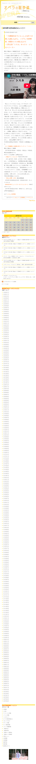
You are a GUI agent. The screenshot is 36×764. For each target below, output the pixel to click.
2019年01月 (6, 429)
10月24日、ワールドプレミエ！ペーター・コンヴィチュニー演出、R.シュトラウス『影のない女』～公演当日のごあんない (19, 277)
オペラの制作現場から (8, 719)
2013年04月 (6, 562)
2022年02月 (6, 357)
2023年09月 (6, 327)
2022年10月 (6, 342)
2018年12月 (6, 431)
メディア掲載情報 (7, 726)
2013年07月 (6, 556)
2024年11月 (6, 300)
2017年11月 (6, 456)
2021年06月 (6, 373)
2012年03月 (6, 587)
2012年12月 (6, 570)
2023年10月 (6, 325)
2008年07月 (6, 672)
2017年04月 (6, 469)
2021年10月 (6, 365)
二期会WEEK (6, 730)
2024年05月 (6, 311)
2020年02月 (6, 404)
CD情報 (5, 709)
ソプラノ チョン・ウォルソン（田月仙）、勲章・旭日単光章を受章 (17, 264)
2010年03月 (6, 633)
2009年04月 (6, 654)
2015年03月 (6, 517)
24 (30, 227)
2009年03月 (6, 656)
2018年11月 (6, 433)
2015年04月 (6, 516)
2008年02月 (6, 681)
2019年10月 (6, 411)
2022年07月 (6, 348)
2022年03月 (6, 356)
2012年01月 (6, 591)
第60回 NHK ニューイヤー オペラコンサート (16, 184)
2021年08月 (6, 369)
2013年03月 (6, 564)
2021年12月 (6, 361)
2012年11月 (6, 571)
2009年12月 (6, 639)
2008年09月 (6, 668)
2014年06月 (6, 535)
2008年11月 (6, 664)
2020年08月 (6, 392)
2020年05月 (6, 398)
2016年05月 (6, 491)
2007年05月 (6, 699)
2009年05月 (6, 652)
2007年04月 (6, 701)
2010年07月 (6, 625)
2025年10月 (6, 296)
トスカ (8, 194)
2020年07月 (6, 394)
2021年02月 (6, 381)
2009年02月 (6, 658)
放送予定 (5, 742)
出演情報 (5, 740)
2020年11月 (6, 386)
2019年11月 (6, 410)
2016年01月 (6, 498)
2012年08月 (6, 577)
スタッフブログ (6, 720)
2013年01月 (6, 568)
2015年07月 (6, 510)
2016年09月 (6, 483)
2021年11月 (6, 363)
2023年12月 (6, 321)
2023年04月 (6, 332)
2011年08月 (6, 600)
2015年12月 (6, 500)
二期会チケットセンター (11, 157)
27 (14, 230)
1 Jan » (8, 232)
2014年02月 (6, 543)
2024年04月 (6, 313)
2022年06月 (6, 350)
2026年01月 (6, 292)
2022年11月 (6, 340)
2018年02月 (6, 450)
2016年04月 (6, 492)
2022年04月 (6, 354)
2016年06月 (6, 489)
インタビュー (16, 197)
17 (30, 225)
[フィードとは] (5, 284)
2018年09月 (6, 437)
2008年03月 (6, 679)
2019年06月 (6, 419)
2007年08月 (6, 693)
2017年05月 (6, 467)
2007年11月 (6, 687)
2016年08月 (6, 485)
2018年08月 (6, 438)
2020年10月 (6, 388)
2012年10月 (6, 573)
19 (10, 227)
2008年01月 (6, 683)
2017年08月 (6, 462)
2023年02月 (6, 334)
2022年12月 (6, 338)
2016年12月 (6, 477)
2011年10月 (6, 597)
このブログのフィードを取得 (10, 281)
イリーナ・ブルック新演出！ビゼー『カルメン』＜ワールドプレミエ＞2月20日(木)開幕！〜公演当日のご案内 (18, 257)
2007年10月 (6, 689)
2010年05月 (6, 629)
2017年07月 (6, 464)
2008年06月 (6, 674)
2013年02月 (6, 566)
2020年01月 (6, 406)
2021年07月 (6, 371)
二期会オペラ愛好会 (7, 732)
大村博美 (13, 194)
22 (22, 227)
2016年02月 (6, 496)
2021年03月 (6, 379)
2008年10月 (6, 666)
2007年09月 (6, 691)
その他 (4, 711)
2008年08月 (6, 670)
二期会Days (5, 728)
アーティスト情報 (7, 713)
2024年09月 (6, 304)
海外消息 (5, 744)
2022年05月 (6, 352)
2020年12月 (6, 384)
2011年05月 (6, 606)
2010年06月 (6, 627)
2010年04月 (6, 631)
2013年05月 (6, 560)
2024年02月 (6, 317)
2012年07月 (6, 579)
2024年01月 (6, 319)
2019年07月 (6, 417)
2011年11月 (6, 595)
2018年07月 (6, 440)
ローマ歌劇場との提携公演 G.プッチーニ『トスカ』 (18, 146)
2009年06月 (6, 651)
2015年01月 (6, 521)
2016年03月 (6, 494)
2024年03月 (6, 315)
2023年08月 (6, 329)
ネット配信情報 (6, 724)
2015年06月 (6, 512)
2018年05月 (6, 444)
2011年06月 (6, 604)
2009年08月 (6, 647)
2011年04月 (6, 608)
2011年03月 (6, 610)
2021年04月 (6, 377)
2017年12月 (6, 454)
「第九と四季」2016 (10, 178)
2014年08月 (6, 531)
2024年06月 (6, 309)
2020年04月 (6, 400)
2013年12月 (6, 546)
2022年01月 (6, 359)
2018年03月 (6, 448)
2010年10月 (6, 620)
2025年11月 (6, 294)
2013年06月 (6, 558)
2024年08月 (6, 305)
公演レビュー (6, 736)
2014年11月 (6, 525)
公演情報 (22, 197)
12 (10, 225)
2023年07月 (6, 330)
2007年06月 (6, 697)
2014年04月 (6, 539)
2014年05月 (6, 537)
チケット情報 (6, 722)
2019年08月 (6, 415)
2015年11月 (6, 502)
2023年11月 (6, 323)
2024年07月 (6, 307)
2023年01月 (6, 336)
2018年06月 (6, 442)
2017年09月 (6, 460)
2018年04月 (6, 446)
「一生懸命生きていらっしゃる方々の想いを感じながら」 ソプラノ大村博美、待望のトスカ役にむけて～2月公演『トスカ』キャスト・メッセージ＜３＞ (19, 41)
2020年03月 (6, 402)
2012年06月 (6, 581)
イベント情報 (6, 715)
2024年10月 (6, 302)
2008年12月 (6, 662)
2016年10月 (6, 481)
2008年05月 (6, 676)
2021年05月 (6, 375)
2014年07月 (6, 533)
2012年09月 (6, 575)
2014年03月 (6, 541)
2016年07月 (6, 487)
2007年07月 (6, 695)
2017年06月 (6, 465)
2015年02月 (6, 519)
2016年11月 (6, 479)
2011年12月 (6, 593)
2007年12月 (6, 685)
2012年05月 (6, 583)
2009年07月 (6, 649)
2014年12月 (6, 523)
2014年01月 (6, 544)
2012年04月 (6, 585)
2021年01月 (6, 383)
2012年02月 (6, 589)
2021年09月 (6, 367)
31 (30, 230)
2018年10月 (6, 435)
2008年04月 (6, 678)
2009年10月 (6, 643)
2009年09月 (6, 645)
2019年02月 (6, 427)
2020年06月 (6, 396)
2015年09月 (6, 506)
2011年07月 (6, 602)
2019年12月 (6, 408)
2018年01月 (6, 452)
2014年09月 (6, 529)
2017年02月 (6, 473)
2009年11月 (6, 641)
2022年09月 (6, 344)
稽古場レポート (6, 746)
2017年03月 (6, 471)
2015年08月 (6, 508)
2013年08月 (6, 554)
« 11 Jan (4, 232)
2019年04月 (6, 423)
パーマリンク (29, 197)
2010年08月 (6, 624)
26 (10, 230)
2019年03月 (6, 425)
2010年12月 (6, 616)
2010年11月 (6, 618)
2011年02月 (6, 612)
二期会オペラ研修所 (7, 734)
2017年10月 (6, 458)
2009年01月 (6, 660)
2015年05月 (6, 514)
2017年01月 (6, 475)
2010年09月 (6, 622)
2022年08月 (6, 346)
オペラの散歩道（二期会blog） (18, 7)
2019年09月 (6, 413)
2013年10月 (6, 550)
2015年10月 (6, 504)
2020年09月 (6, 390)
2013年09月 (6, 552)
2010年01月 (6, 637)
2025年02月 (6, 298)
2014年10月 (6, 527)
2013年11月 (6, 548)
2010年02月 (6, 635)
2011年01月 (6, 614)
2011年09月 (6, 598)
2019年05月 (6, 421)
